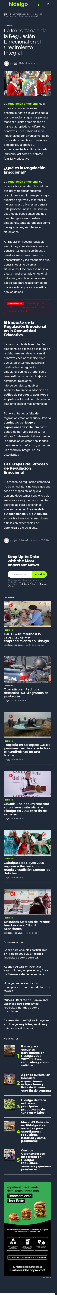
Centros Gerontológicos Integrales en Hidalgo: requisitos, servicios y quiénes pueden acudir (26, 1024)
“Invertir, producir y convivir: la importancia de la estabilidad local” (27, 307)
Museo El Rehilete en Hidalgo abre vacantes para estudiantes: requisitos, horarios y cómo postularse (35, 1132)
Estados (9, 26)
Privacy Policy (28, 584)
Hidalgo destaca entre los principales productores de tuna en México (27, 987)
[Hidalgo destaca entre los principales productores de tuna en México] (9, 1104)
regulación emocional (23, 103)
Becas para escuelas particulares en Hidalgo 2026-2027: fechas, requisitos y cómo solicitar (25, 954)
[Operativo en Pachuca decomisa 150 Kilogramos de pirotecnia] (27, 669)
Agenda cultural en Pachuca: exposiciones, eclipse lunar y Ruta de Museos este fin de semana (26, 970)
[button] (6, 4)
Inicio (6, 14)
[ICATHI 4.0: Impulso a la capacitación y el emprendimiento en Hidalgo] (27, 614)
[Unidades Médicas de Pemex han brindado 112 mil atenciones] (27, 902)
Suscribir (39, 574)
